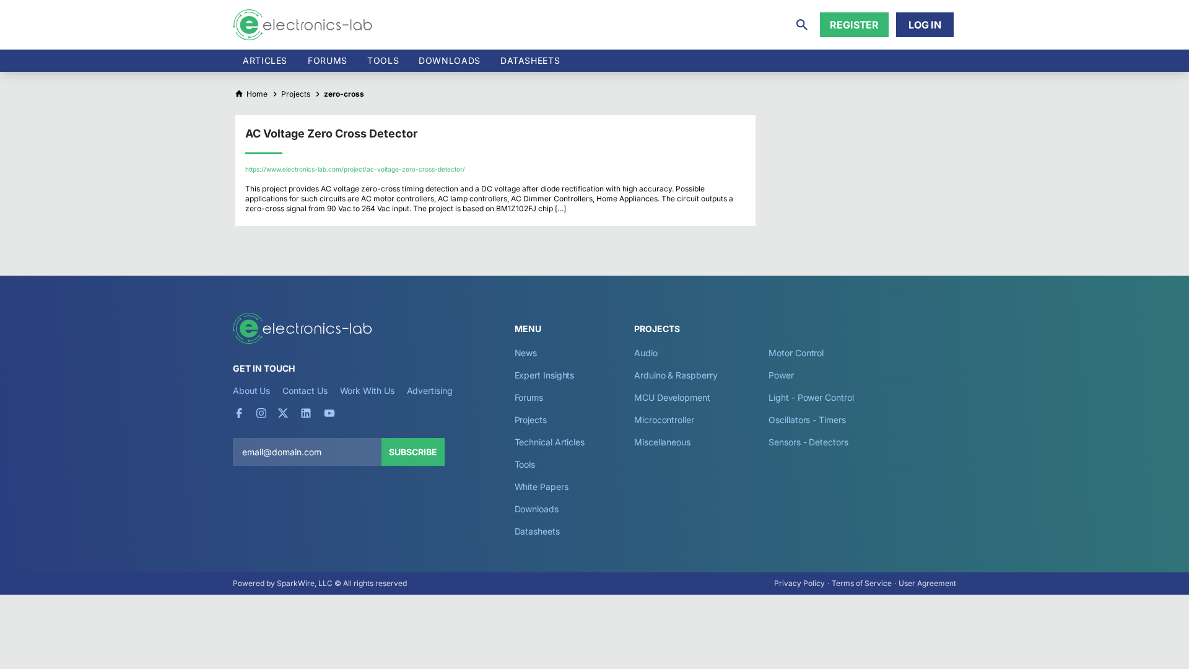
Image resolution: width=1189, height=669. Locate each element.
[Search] (802, 25)
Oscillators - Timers (807, 419)
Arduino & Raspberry (675, 375)
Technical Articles (550, 442)
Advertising (430, 390)
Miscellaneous (662, 442)
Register (854, 25)
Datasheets (530, 60)
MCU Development (672, 397)
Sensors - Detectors (808, 442)
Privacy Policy (799, 583)
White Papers (541, 486)
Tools (383, 60)
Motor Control (796, 353)
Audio (646, 353)
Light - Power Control (811, 397)
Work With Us (367, 390)
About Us (251, 390)
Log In (924, 25)
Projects (531, 419)
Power (781, 375)
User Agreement (927, 583)
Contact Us (304, 390)
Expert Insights (545, 375)
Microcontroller (664, 419)
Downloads (537, 509)
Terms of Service (862, 583)
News (526, 353)
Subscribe (413, 452)
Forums (327, 60)
